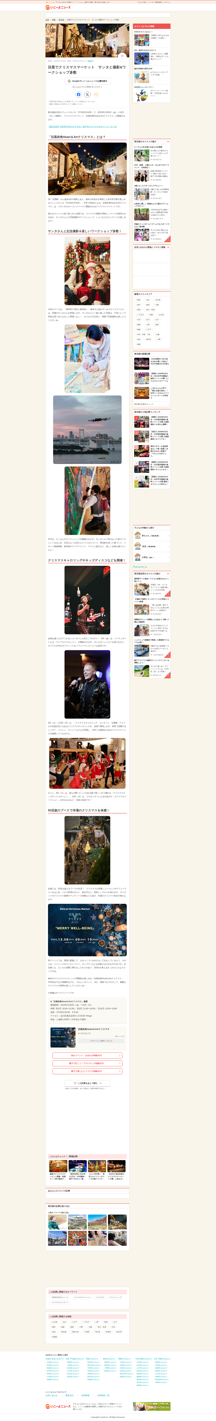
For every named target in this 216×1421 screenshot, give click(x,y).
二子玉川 (86, 1322)
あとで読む (143, 2)
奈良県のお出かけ (126, 1371)
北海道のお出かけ (53, 1362)
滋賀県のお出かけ (126, 1377)
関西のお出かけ (124, 1359)
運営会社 (70, 1395)
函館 (138, 344)
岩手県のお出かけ (53, 1371)
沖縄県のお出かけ (161, 1382)
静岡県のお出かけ (110, 1371)
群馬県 (108, 1332)
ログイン (167, 2)
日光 (113, 1327)
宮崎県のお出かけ (161, 1377)
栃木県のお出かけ (94, 1377)
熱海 (157, 325)
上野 (96, 1322)
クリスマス (100, 1297)
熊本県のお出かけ (161, 1371)
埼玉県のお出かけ (94, 1371)
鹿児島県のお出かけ (162, 1379)
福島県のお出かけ (53, 1379)
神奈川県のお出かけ (94, 1365)
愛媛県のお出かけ (143, 1377)
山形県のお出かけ (53, 1377)
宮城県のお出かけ (53, 1365)
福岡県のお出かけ (161, 1362)
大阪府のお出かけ (126, 1362)
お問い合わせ (52, 1395)
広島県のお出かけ (143, 1362)
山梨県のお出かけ (73, 1365)
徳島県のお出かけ (143, 1385)
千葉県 (86, 1332)
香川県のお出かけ (143, 1382)
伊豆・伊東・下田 (143, 334)
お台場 (54, 1322)
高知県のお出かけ (143, 1379)
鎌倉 (63, 1327)
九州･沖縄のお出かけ (162, 1359)
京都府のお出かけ (126, 1365)
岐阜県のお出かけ (110, 1365)
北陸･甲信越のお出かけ (75, 1359)
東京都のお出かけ (94, 1362)
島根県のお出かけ (143, 1374)
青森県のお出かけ (53, 1368)
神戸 (138, 305)
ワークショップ (115, 1297)
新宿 (106, 1322)
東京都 (63, 1332)
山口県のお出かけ (143, 1368)
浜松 (138, 339)
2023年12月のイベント (60, 1297)
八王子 (74, 1322)
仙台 (148, 300)
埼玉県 (97, 1332)
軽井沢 (148, 339)
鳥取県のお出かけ (143, 1371)
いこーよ (52, 2)
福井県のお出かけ (73, 1377)
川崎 (81, 1327)
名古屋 (158, 300)
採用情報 (86, 1395)
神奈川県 (75, 1332)
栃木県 (119, 1332)
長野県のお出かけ (73, 1362)
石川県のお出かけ (73, 1371)
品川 (64, 1322)
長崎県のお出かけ (161, 1368)
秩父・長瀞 (102, 1327)
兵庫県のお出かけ (126, 1368)
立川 (115, 1322)
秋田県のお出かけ (53, 1374)
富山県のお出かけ (73, 1374)
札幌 (151, 315)
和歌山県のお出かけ (126, 1374)
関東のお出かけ (92, 1359)
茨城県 (54, 1337)
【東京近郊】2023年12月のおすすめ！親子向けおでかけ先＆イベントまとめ (82, 127)
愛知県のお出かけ (110, 1362)
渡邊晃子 (91, 61)
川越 (90, 1327)
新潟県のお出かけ (73, 1368)
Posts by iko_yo (140, 567)
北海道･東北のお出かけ (55, 1359)
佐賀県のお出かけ (161, 1365)
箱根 (72, 1327)
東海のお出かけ (109, 1359)
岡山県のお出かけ (143, 1365)
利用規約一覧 (104, 1395)
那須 (54, 1332)
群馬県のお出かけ (94, 1374)
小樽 (158, 339)
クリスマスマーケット (82, 1297)
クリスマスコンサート (60, 1302)
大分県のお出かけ (161, 1374)
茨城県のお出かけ (94, 1379)
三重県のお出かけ (110, 1368)
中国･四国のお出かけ (143, 1359)
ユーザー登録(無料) (155, 2)
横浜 (54, 1327)
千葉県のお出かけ (94, 1368)
